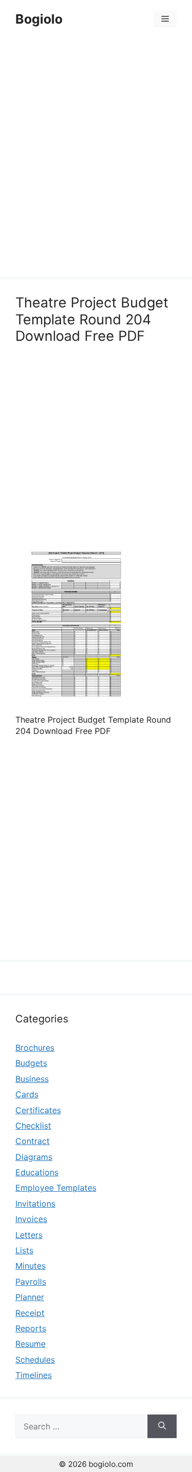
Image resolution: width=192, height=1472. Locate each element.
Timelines (33, 1375)
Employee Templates (55, 1188)
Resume (30, 1344)
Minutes (30, 1266)
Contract (32, 1141)
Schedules (35, 1359)
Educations (36, 1172)
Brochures (34, 1047)
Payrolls (30, 1281)
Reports (30, 1328)
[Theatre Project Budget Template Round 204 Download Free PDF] (73, 698)
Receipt (30, 1313)
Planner (29, 1297)
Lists (24, 1250)
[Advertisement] (96, 159)
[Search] (162, 1426)
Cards (26, 1094)
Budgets (31, 1063)
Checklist (33, 1125)
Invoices (31, 1219)
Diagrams (33, 1157)
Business (32, 1079)
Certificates (38, 1110)
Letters (28, 1235)
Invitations (35, 1203)
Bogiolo (38, 19)
